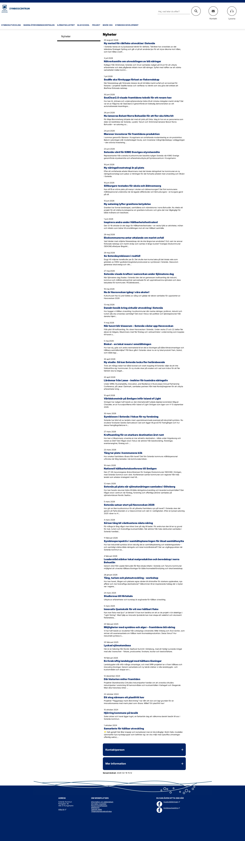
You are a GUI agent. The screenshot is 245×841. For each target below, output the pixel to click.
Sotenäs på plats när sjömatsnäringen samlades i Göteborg (139, 486)
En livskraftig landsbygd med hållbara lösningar (133, 660)
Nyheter (66, 36)
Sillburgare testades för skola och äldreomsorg (132, 185)
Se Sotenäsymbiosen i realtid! (122, 255)
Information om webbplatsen (102, 802)
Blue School (83, 25)
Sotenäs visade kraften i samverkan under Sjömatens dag (139, 273)
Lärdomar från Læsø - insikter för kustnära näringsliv (136, 380)
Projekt (96, 25)
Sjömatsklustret (66, 25)
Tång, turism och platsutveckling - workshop (131, 577)
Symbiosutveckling (11, 25)
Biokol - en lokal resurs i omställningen (127, 344)
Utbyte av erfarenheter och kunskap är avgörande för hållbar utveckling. (135, 599)
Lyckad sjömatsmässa (117, 645)
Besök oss (108, 25)
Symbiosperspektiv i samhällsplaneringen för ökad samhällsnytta (144, 541)
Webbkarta (95, 808)
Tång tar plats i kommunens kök (123, 452)
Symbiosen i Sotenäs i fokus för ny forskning (131, 416)
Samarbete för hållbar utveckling (124, 728)
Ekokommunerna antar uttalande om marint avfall (134, 237)
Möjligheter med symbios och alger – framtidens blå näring (139, 627)
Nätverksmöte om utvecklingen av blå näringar (132, 61)
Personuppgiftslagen (99, 806)
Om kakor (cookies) (98, 804)
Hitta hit (62, 809)
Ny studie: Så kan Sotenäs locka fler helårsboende (134, 362)
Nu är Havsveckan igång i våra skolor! (126, 292)
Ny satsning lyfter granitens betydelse (127, 204)
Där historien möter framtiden (122, 679)
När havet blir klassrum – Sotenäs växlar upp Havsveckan (138, 325)
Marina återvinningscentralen (38, 25)
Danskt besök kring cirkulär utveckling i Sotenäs (133, 307)
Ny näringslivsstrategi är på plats (124, 167)
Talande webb (96, 809)
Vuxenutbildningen (171, 802)
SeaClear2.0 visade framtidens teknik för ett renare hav (138, 97)
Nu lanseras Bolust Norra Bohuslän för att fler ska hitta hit (139, 115)
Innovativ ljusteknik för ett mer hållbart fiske (131, 609)
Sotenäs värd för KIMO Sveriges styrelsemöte (132, 152)
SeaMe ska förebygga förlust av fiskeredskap (131, 79)
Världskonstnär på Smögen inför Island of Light (132, 398)
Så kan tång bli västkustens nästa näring (128, 523)
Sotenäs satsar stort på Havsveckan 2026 (129, 504)
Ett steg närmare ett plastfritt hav (124, 697)
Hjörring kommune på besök (121, 712)
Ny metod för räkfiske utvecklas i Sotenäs (129, 43)
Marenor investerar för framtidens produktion (132, 134)
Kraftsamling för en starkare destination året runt (134, 434)
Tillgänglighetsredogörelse (101, 811)
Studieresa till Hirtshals (118, 596)
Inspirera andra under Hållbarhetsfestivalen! (131, 222)
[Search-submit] (196, 11)
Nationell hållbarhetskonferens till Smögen (130, 468)
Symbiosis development (126, 25)
